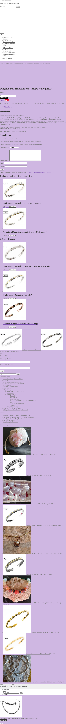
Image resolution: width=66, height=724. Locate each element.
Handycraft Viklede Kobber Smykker (13, 383)
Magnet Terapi (9, 63)
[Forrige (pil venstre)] (0, 723)
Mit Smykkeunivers (5, 0)
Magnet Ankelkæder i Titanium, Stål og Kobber (23, 400)
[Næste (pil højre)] (2, 723)
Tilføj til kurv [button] (12, 207)
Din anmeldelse (4, 160)
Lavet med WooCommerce (19, 686)
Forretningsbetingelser (9, 43)
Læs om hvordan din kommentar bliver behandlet (40, 172)
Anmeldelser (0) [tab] (7, 107)
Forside (5, 39)
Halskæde (53, 103)
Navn (2, 163)
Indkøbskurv (7, 694)
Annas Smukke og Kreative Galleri (13, 379)
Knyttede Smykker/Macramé (11, 386)
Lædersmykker (7, 388)
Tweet (2, 100)
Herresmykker (7, 385)
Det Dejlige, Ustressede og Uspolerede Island (15, 418)
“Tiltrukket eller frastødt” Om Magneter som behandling (18, 417)
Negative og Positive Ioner (10, 422)
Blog (4, 45)
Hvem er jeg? (7, 40)
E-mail (2, 166)
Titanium (12, 405)
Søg (18, 6)
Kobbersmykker (14, 399)
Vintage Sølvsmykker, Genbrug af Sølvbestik (15, 410)
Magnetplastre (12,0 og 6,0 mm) (15, 391)
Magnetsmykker (18, 63)
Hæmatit (12, 396)
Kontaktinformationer (9, 42)
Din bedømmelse (5, 147)
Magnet (59, 103)
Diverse (5, 380)
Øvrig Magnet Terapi (12, 406)
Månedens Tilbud (8, 37)
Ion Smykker (13, 397)
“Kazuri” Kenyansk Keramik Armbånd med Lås (16, 415)
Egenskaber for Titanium (10, 420)
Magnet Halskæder (19, 403)
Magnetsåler (10, 393)
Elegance (47, 103)
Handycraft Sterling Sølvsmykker (12, 382)
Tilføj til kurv (4, 97)
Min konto (6, 689)
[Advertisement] (33, 20)
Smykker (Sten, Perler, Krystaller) (12, 408)
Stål (25, 63)
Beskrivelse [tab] (6, 106)
